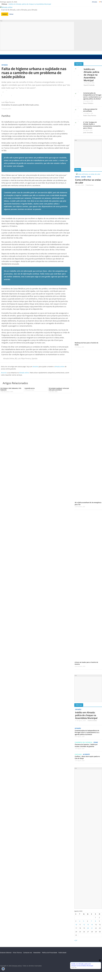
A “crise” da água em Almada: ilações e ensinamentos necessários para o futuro (92, 125)
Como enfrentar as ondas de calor (88, 181)
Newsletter (37, 953)
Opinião (4, 65)
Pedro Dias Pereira (89, 115)
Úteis (78, 169)
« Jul (75, 940)
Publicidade (62, 953)
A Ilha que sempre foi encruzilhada (90, 110)
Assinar (4, 14)
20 (88, 928)
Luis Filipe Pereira (8, 102)
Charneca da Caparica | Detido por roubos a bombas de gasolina (86, 745)
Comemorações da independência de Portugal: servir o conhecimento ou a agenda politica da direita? (92, 96)
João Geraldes (88, 132)
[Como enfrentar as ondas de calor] (88, 174)
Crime (95, 742)
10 (76, 925)
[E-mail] (15, 102)
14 (92, 925)
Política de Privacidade (49, 953)
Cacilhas (78, 754)
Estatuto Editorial (5, 953)
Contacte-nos (27, 953)
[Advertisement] (37, 36)
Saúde (83, 177)
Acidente (86, 754)
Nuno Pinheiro (88, 103)
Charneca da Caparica (83, 742)
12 (84, 925)
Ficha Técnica (17, 953)
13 (88, 925)
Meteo (77, 177)
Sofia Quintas (90, 185)
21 (92, 928)
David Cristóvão (89, 85)
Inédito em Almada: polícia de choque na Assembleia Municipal (29, 4)
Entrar (11, 14)
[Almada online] (2, 57)
